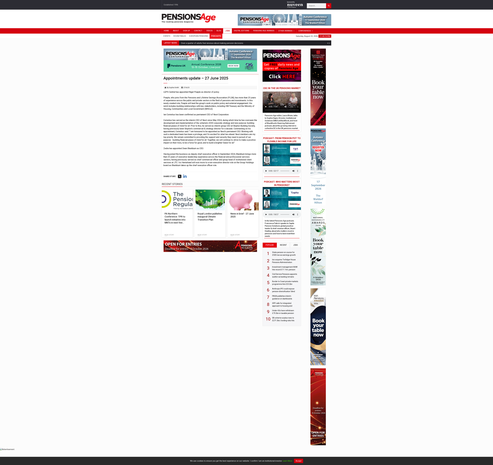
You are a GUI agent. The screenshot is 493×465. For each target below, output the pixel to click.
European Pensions (198, 36)
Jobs (227, 31)
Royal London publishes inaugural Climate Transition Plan (210, 216)
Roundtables (179, 36)
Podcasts (216, 36)
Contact (198, 31)
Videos (209, 31)
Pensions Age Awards (263, 31)
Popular (270, 245)
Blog (219, 31)
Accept (298, 461)
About (176, 31)
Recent (283, 245)
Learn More (287, 461)
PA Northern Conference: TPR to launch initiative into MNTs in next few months (175, 219)
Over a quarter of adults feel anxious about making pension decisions (212, 43)
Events (166, 36)
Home (166, 31)
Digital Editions (241, 31)
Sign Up (186, 31)
